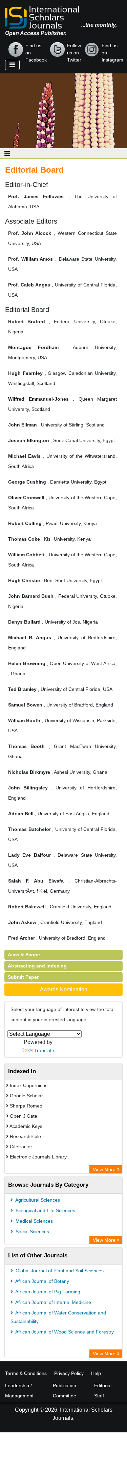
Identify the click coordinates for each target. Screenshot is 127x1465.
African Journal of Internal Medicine (52, 1302)
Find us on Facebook (36, 50)
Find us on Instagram (112, 50)
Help (96, 1373)
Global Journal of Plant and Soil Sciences (59, 1270)
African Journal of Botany (41, 1281)
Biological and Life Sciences (44, 1210)
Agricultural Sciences (37, 1200)
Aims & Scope (24, 954)
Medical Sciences (33, 1221)
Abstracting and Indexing (37, 966)
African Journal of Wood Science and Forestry (64, 1332)
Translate (44, 1050)
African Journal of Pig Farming (47, 1291)
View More (105, 1169)
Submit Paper (23, 977)
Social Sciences (31, 1231)
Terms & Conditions (26, 1373)
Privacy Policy (69, 1373)
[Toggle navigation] (12, 65)
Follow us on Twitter (74, 50)
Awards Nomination (63, 989)
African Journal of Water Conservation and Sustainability (58, 1317)
